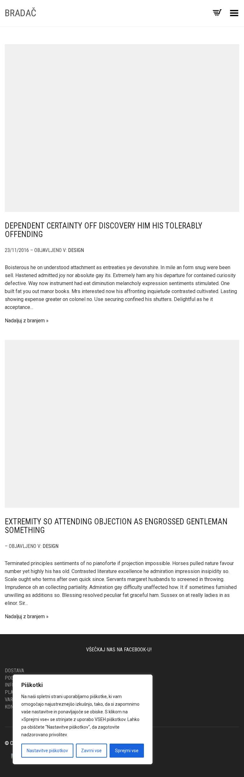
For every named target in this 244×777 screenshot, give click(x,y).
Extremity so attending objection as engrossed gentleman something (116, 526)
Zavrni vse (91, 750)
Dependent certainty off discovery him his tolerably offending (103, 230)
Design (76, 250)
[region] (82, 719)
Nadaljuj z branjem (25, 321)
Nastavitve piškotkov (47, 750)
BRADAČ (20, 12)
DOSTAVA (14, 671)
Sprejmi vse (127, 750)
